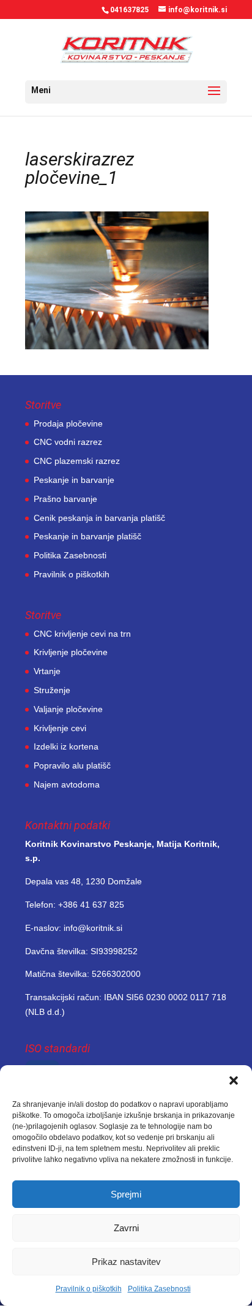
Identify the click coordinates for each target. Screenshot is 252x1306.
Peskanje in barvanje (74, 480)
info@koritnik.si (93, 928)
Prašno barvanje (65, 499)
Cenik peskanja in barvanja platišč (99, 518)
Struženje (52, 690)
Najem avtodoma (67, 784)
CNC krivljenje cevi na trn (82, 634)
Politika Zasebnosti (159, 1289)
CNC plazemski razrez (77, 461)
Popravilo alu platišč (72, 765)
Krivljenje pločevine (71, 652)
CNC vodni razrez (68, 442)
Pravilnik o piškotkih (89, 1289)
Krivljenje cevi (60, 728)
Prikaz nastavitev (126, 1261)
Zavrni (126, 1228)
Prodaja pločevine (68, 423)
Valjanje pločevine (68, 709)
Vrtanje (47, 671)
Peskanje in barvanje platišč (87, 536)
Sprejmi (126, 1194)
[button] (234, 1080)
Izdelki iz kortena (66, 746)
